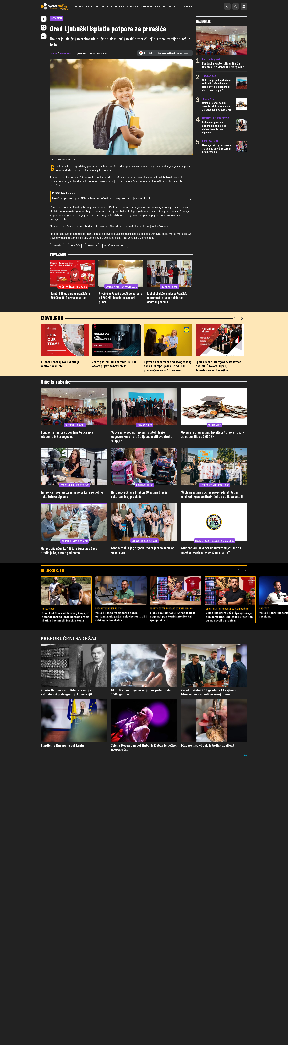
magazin (53, 53)
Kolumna (168, 6)
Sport (118, 6)
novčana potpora (115, 246)
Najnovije (92, 6)
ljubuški (57, 246)
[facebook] (44, 19)
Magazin (131, 6)
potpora (92, 246)
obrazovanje (66, 53)
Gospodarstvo (149, 6)
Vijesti (106, 6)
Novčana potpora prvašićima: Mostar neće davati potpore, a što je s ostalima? (101, 198)
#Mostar (78, 6)
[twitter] (44, 28)
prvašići (75, 246)
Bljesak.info (81, 53)
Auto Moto (184, 6)
